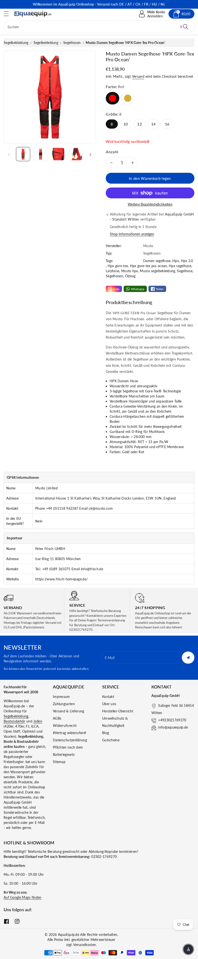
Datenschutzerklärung (70, 740)
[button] (8, 14)
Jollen (37, 721)
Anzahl (112, 151)
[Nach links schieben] (9, 154)
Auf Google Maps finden (23, 897)
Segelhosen (72, 43)
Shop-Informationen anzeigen (132, 234)
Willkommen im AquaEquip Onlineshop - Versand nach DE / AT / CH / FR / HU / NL (99, 4)
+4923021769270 (172, 720)
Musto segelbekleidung (157, 271)
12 (139, 124)
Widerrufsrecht (65, 725)
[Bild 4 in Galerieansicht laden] (76, 154)
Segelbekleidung (16, 43)
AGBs (57, 718)
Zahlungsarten (64, 704)
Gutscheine (111, 740)
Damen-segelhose (157, 261)
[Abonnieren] (188, 658)
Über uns (109, 704)
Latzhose (112, 271)
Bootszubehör (14, 721)
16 (167, 124)
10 (125, 124)
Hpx (175, 261)
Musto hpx (129, 271)
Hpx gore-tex (118, 266)
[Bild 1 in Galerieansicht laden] (23, 154)
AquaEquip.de (68, 934)
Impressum (61, 697)
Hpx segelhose (180, 266)
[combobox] (99, 27)
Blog (105, 733)
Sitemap (59, 762)
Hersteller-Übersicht (117, 711)
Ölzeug (130, 276)
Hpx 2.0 (187, 261)
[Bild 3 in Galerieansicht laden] (58, 154)
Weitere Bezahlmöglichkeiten (150, 204)
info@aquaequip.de (173, 727)
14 (153, 124)
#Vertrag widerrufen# (69, 733)
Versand (138, 76)
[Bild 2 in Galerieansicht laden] (41, 154)
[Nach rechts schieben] (90, 154)
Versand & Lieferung (68, 711)
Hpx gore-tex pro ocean (148, 266)
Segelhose (184, 271)
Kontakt (108, 697)
